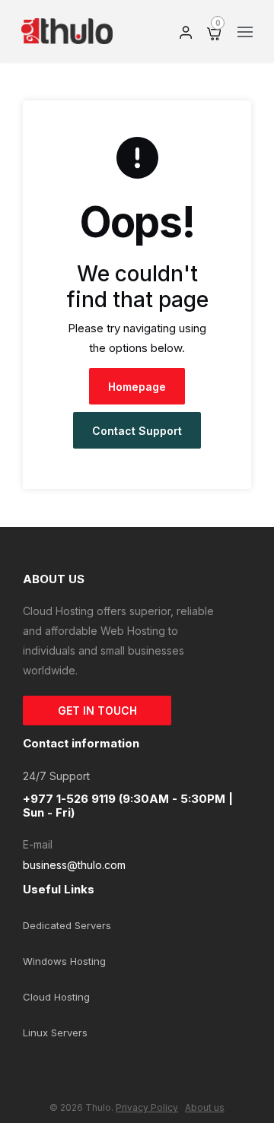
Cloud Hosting (56, 997)
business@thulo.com (74, 864)
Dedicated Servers (67, 925)
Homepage (137, 386)
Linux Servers (55, 1032)
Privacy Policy (147, 1107)
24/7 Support (56, 775)
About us (205, 1107)
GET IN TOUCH (97, 710)
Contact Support (137, 430)
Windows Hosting (64, 961)
